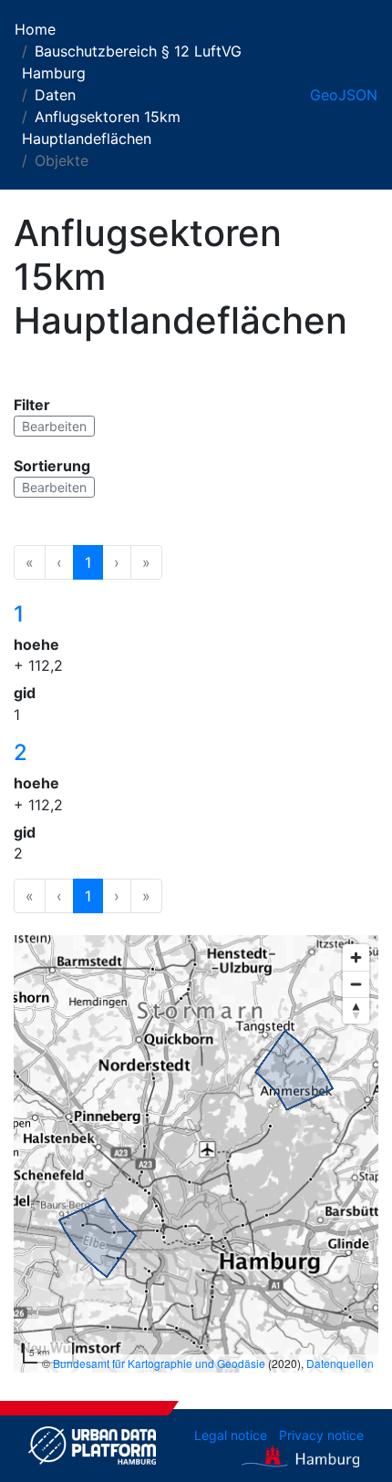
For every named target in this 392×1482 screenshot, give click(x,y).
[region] (196, 1154)
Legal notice (230, 1435)
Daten (55, 95)
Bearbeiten (54, 426)
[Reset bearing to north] (356, 1010)
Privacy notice (321, 1435)
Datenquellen (340, 1363)
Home (35, 29)
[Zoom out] (356, 984)
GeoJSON (343, 95)
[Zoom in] (356, 957)
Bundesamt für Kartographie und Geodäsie (159, 1363)
